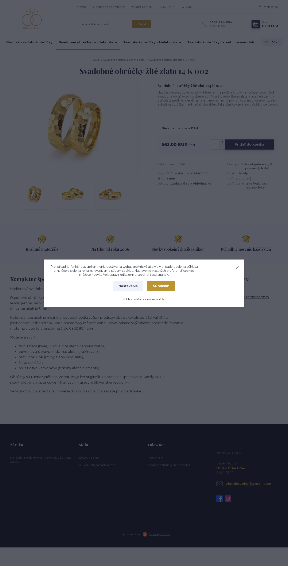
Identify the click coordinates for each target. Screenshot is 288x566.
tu (163, 299)
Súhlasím (161, 286)
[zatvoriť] (237, 267)
